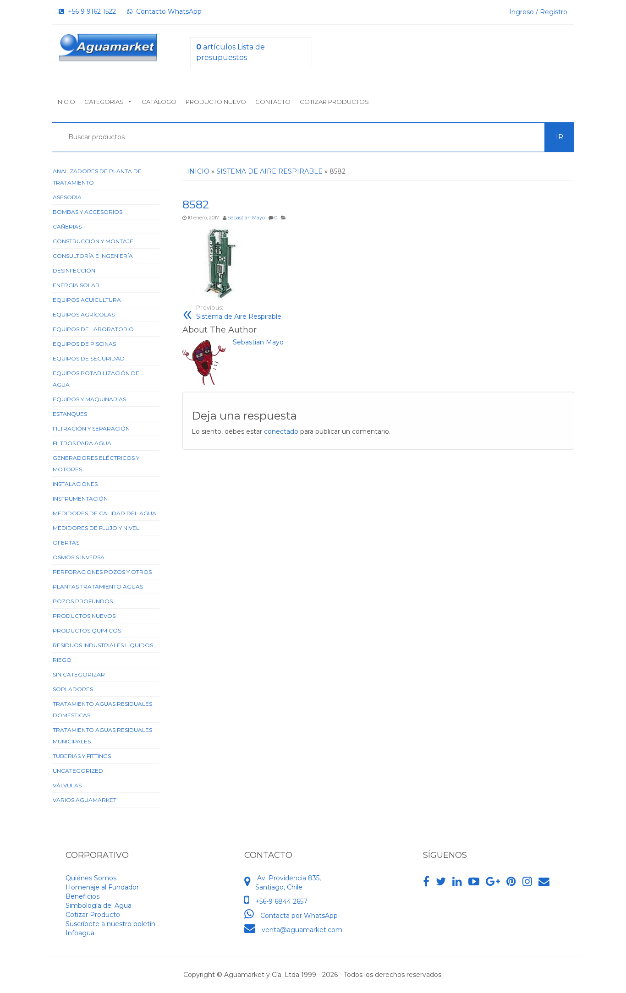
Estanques (70, 413)
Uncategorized (78, 770)
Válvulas (67, 785)
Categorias (104, 101)
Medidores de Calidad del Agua (104, 513)
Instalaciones (75, 483)
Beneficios (82, 896)
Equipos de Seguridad (89, 358)
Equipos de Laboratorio (93, 329)
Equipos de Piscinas (84, 343)
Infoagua (80, 933)
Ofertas (66, 542)
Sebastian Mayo (246, 218)
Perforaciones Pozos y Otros (102, 571)
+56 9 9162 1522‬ (90, 11)
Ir (559, 137)
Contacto (273, 101)
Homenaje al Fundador (102, 887)
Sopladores (73, 689)
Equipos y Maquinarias (89, 399)
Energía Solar (76, 285)
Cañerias (67, 226)
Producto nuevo (216, 101)
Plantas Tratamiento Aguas (98, 586)
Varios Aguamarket (84, 800)
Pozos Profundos (83, 601)
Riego (62, 659)
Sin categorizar (79, 674)
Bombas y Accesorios (87, 211)
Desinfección (74, 270)
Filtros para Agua (82, 443)
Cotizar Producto (93, 915)
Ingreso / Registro (538, 12)
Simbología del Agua (99, 905)
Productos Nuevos (84, 615)
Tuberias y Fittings (82, 756)
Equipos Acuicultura (87, 299)
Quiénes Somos (91, 878)
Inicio (65, 101)
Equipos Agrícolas (84, 314)
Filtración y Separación (91, 428)
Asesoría (67, 197)
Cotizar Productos (334, 101)
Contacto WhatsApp (167, 11)
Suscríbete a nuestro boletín (110, 924)
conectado (281, 431)
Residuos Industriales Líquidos (103, 645)
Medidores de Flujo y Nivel (96, 527)
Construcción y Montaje (93, 241)
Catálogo (159, 101)
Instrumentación (80, 498)
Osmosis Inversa (78, 557)
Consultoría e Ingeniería (93, 255)
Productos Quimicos (87, 630)
